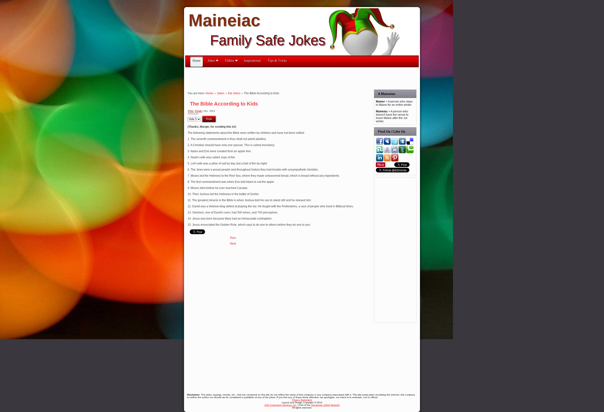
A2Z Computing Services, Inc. (280, 405)
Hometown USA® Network (325, 405)
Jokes (220, 93)
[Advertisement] (271, 78)
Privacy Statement (302, 400)
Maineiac (224, 20)
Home (209, 93)
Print (191, 111)
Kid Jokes (234, 93)
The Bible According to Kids (224, 104)
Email (198, 111)
